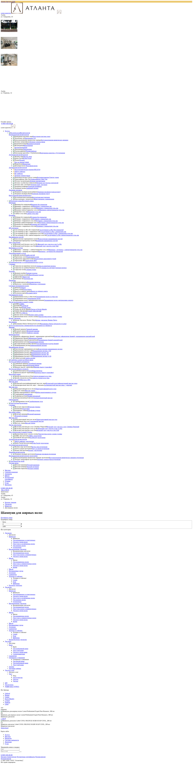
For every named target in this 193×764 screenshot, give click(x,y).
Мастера (8, 470)
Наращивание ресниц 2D (40, 352)
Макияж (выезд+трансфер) (43, 367)
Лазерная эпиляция (15, 190)
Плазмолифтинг (31, 151)
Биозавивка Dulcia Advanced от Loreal (53, 324)
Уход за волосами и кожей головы (20, 432)
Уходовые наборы (15, 668)
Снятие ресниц (30, 358)
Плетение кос (28, 278)
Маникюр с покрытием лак (42, 206)
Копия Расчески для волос (18, 639)
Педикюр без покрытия (38, 217)
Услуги (7, 131)
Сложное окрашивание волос (19, 286)
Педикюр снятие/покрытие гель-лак (51, 222)
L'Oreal (7, 700)
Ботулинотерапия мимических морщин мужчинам (66, 457)
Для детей (20, 461)
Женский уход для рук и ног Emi (47, 246)
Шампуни (12, 536)
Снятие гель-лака (32, 213)
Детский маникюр (33, 465)
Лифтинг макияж (33, 333)
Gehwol (7, 693)
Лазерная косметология (17, 452)
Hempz (7, 695)
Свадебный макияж (35, 363)
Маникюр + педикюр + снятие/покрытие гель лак (65, 250)
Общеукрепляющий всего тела (45, 389)
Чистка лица (27, 156)
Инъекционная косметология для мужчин (23, 456)
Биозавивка (13, 322)
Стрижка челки (31, 269)
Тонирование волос (34, 298)
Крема (15, 567)
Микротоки (26, 164)
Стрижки (12, 264)
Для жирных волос (19, 546)
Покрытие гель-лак (34, 212)
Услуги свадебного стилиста (18, 369)
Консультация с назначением (44, 199)
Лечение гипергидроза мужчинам (49, 459)
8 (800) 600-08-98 (6, 488)
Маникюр (12, 203)
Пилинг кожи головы (36, 315)
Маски (11, 558)
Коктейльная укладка (36, 275)
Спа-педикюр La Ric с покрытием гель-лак (58, 233)
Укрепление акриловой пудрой (45, 259)
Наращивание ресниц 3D (40, 354)
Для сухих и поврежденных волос (24, 564)
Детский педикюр (33, 467)
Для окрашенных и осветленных (24, 540)
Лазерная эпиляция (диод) (41, 194)
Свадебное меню (27, 360)
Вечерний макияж (33, 331)
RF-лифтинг (18, 173)
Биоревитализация (33, 144)
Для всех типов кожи (20, 652)
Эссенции (12, 573)
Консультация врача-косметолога (20, 195)
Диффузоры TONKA (12, 686)
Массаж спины (30, 390)
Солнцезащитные (19, 654)
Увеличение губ (30, 138)
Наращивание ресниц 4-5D (42, 356)
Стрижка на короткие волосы (45, 266)
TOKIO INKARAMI (34, 311)
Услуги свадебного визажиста (19, 362)
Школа (7, 476)
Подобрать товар (6, 518)
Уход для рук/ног (14, 242)
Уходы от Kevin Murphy (39, 309)
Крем (10, 645)
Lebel (6, 704)
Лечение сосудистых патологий (47, 183)
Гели (14, 582)
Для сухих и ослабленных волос (24, 544)
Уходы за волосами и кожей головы (21, 302)
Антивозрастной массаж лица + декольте (58, 385)
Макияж (11, 327)
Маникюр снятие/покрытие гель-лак (51, 210)
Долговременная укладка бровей (47, 343)
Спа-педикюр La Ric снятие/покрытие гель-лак (63, 235)
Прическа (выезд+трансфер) (44, 372)
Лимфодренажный (33, 396)
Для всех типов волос (20, 542)
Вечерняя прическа (33, 282)
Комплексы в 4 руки (16, 248)
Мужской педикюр (20, 416)
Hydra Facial (27, 158)
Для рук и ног (9, 670)
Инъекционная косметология (19, 134)
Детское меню (13, 463)
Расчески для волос (15, 585)
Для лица (8, 641)
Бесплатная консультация (41, 197)
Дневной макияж (32, 329)
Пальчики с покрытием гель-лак (47, 226)
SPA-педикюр (13, 228)
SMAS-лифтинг (19, 171)
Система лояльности (12, 740)
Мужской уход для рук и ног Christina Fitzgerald (63, 427)
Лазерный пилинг (32, 188)
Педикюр (12, 215)
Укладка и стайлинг (16, 576)
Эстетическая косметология (18, 155)
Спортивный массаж (36, 421)
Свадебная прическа (35, 371)
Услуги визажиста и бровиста (42, 325)
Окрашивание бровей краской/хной (50, 340)
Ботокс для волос (15, 318)
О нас (7, 483)
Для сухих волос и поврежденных (24, 555)
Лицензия (8, 742)
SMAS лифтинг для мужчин (24, 441)
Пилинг (22, 160)
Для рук (15, 679)
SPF (6, 683)
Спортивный (27, 394)
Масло (11, 569)
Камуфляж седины (33, 410)
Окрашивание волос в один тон (47, 296)
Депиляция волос (32, 166)
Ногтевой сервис (28, 201)
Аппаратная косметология (18, 167)
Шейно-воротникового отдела (45, 392)
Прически (12, 280)
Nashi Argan (27, 307)
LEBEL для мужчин (35, 436)
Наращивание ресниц (16, 347)
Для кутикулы (18, 677)
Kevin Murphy (9, 699)
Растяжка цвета (31, 293)
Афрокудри (26, 277)
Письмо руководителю (8, 757)
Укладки (12, 271)
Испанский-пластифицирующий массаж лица (61, 383)
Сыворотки (13, 574)
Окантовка (26, 409)
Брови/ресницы (14, 334)
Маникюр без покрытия (39, 204)
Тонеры (11, 667)
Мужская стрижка (34, 407)
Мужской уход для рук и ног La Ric (50, 428)
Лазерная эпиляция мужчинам (45, 454)
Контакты (8, 485)
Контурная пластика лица (41, 136)
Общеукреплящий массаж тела (46, 419)
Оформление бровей (35, 338)
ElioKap (7, 702)
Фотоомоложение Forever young (48, 177)
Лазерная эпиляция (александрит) (49, 192)
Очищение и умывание (17, 658)
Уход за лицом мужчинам (40, 448)
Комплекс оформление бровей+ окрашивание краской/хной (74, 336)
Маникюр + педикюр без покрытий (50, 251)
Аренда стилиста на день (40, 378)
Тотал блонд (27, 289)
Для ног (15, 681)
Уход (10, 674)
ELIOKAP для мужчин (37, 437)
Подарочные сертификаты (26, 757)
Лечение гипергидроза (37, 142)
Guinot (7, 697)
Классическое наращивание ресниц (50, 349)
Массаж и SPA (25, 380)
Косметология (25, 133)
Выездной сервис (15, 374)
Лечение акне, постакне (39, 184)
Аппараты (8, 474)
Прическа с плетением (37, 284)
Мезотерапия (28, 145)
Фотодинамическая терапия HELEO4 (27, 169)
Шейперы (16, 583)
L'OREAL (24, 313)
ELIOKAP (24, 306)
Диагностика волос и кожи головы (50, 316)
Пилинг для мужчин (35, 450)
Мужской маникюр (34, 414)
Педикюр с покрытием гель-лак (47, 221)
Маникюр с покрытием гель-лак (47, 208)
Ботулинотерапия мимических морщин (54, 140)
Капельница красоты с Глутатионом (52, 153)
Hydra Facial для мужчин (40, 443)
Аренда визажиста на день (42, 376)
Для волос (8, 533)
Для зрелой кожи (18, 661)
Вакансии (8, 738)
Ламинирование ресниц (38, 345)
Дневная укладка (31, 273)
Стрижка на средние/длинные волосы (54, 268)
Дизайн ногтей (30, 255)
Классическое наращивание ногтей (50, 239)
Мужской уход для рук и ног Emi (47, 430)
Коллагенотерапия (20, 147)
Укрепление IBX (31, 260)
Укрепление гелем (32, 257)
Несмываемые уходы (16, 571)
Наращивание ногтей (16, 237)
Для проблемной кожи (20, 648)
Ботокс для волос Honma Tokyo (46, 320)
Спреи (15, 580)
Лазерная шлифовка (35, 186)
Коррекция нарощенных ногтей (47, 240)
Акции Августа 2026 (8, 2)
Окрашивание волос (16, 295)
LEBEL (21, 304)
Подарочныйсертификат (9, 478)
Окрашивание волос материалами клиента (58, 300)
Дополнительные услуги (17, 253)
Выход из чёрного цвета (39, 291)
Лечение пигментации (37, 181)
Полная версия (40, 757)
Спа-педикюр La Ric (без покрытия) (51, 230)
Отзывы (7, 481)
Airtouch (23, 287)
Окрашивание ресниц (36, 342)
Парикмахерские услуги (34, 262)
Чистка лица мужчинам (39, 447)
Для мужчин (23, 403)
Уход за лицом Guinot (21, 162)
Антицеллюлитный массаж (43, 398)
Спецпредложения (11, 472)
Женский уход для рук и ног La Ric (50, 244)
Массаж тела (13, 387)
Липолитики (27, 149)
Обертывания (13, 399)
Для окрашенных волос (21, 553)
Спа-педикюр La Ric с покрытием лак (53, 231)
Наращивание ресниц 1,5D (42, 351)
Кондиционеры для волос (17, 549)
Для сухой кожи (18, 650)
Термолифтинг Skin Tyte (39, 179)
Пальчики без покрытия (39, 224)
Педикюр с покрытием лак (42, 219)
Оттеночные (17, 547)
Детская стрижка (33, 468)
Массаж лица (13, 381)
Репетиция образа (33, 365)
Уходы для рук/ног (15, 425)
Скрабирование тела (36, 401)
